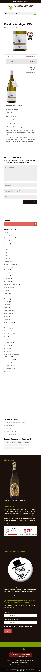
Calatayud (7, 244)
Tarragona (7, 328)
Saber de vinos (8, 322)
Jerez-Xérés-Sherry (9, 273)
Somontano (7, 325)
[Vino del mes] (14, 480)
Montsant (7, 290)
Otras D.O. (7, 299)
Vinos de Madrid (9, 360)
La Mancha (7, 278)
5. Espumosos (8, 445)
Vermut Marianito (9, 425)
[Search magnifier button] (35, 224)
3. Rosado (19, 442)
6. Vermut (15, 445)
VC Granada (7, 357)
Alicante (6, 232)
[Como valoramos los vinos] (20, 581)
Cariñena (6, 249)
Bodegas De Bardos (11, 120)
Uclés (5, 339)
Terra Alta (7, 331)
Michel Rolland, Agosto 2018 (12, 595)
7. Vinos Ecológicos (24, 445)
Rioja (5, 316)
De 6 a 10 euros (8, 448)
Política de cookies (27, 644)
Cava (5, 255)
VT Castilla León (8, 365)
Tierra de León (8, 334)
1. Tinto (7, 442)
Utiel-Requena (8, 342)
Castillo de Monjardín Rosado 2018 (14, 422)
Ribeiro (6, 307)
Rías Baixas (7, 305)
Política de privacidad (12, 644)
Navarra (6, 293)
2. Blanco (12, 442)
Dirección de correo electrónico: (13, 619)
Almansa (6, 235)
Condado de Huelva (10, 264)
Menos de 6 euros (18, 448)
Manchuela (7, 281)
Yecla (5, 371)
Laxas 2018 (7, 428)
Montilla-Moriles (9, 287)
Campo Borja (8, 247)
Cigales (6, 258)
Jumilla (6, 276)
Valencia (6, 351)
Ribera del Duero (9, 310)
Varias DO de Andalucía (11, 354)
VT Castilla (7, 363)
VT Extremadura (8, 368)
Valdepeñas (7, 348)
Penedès (6, 302)
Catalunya (7, 252)
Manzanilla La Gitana (10, 434)
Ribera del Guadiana (10, 313)
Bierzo (6, 241)
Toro (5, 336)
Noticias (6, 296)
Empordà (6, 270)
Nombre (6, 612)
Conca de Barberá (9, 261)
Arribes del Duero (9, 238)
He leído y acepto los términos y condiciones (19, 626)
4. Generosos (26, 442)
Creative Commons (20, 667)
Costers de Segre (9, 267)
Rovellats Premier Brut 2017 (12, 431)
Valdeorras (7, 345)
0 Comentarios (13, 27)
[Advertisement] (20, 396)
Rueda (6, 27)
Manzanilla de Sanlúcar (11, 284)
